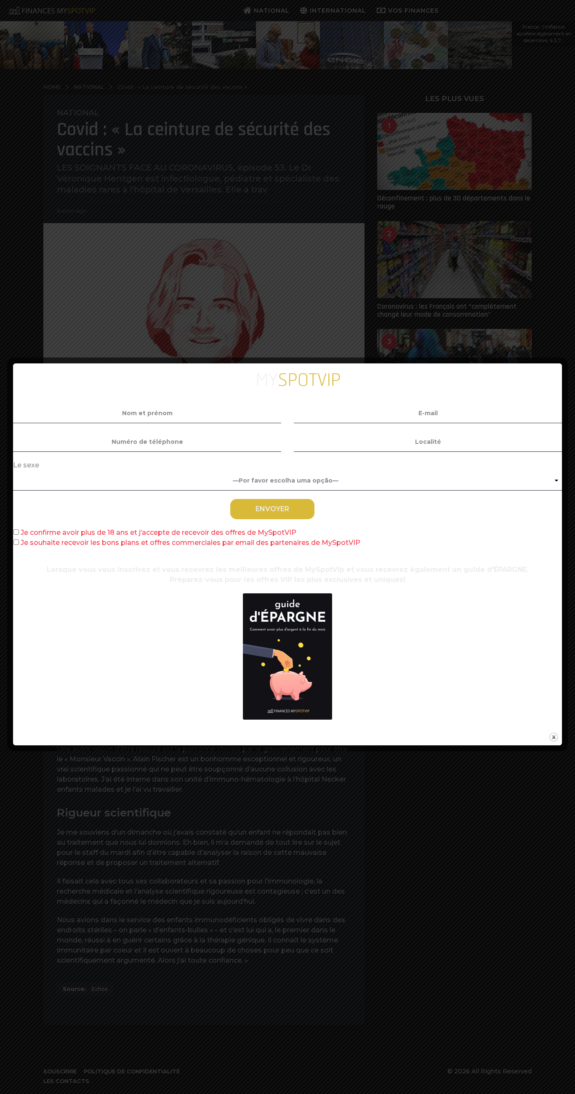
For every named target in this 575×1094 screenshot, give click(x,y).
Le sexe (26, 465)
